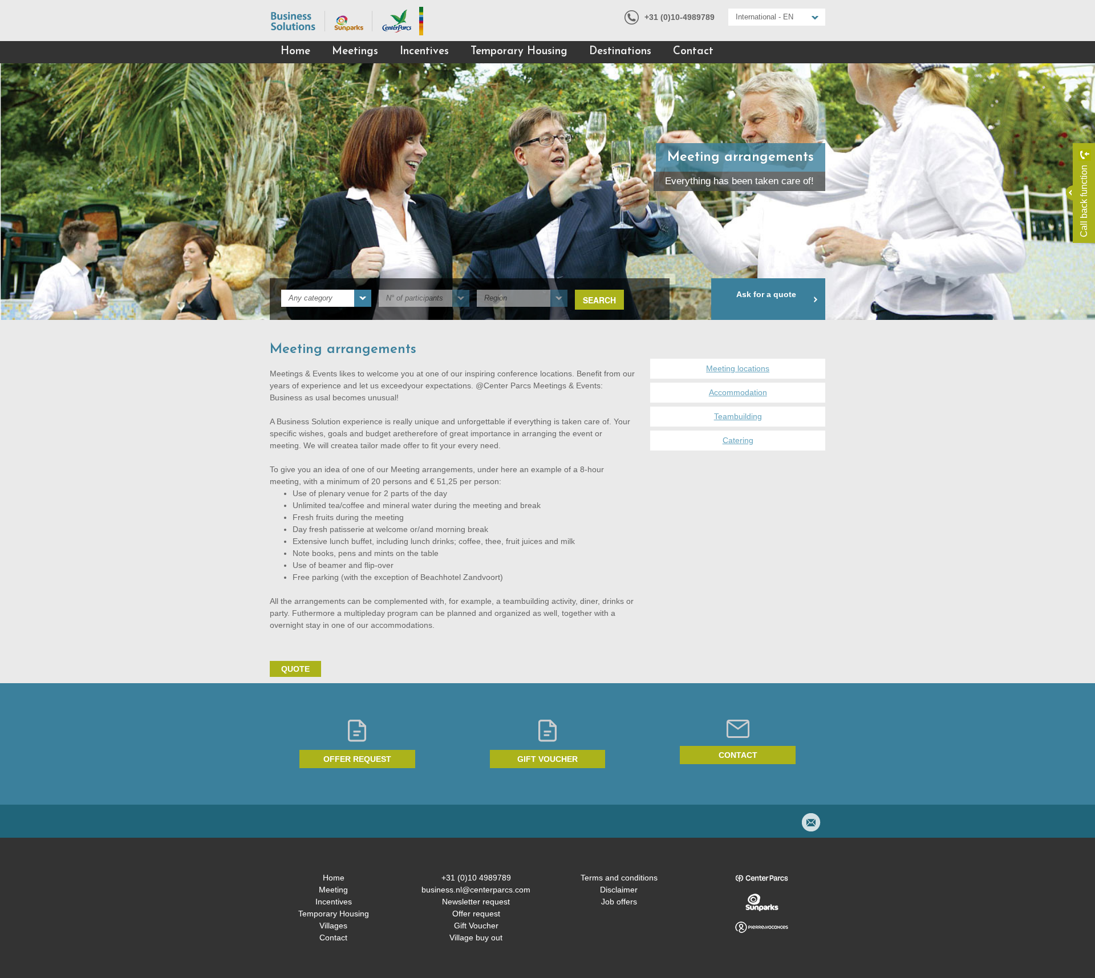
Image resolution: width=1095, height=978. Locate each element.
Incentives (424, 51)
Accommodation (738, 392)
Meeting (333, 889)
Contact (693, 51)
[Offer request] (357, 731)
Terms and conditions (619, 877)
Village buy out (475, 937)
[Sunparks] (761, 902)
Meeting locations (737, 368)
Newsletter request (476, 901)
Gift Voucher (476, 925)
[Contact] (738, 729)
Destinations (620, 51)
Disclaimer (619, 889)
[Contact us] (811, 822)
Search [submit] (599, 300)
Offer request (357, 759)
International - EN (764, 17)
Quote (295, 668)
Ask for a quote (766, 294)
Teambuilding (738, 416)
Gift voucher (547, 759)
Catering (738, 440)
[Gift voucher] (548, 731)
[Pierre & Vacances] (761, 927)
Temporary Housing (519, 51)
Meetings (355, 51)
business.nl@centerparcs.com (475, 889)
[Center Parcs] (761, 878)
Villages (333, 925)
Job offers (619, 901)
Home (295, 51)
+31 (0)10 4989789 (476, 877)
